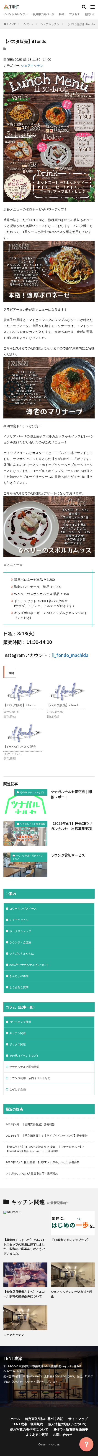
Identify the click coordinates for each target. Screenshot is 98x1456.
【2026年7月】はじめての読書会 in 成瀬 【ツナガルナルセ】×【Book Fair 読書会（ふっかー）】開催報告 (45, 1149)
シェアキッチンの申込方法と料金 (71, 1294)
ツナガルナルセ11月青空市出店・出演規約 (32, 1173)
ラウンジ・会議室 (20, 942)
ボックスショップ (20, 931)
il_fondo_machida (70, 655)
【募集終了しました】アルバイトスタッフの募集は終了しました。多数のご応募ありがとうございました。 (24, 1246)
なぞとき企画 (17, 1089)
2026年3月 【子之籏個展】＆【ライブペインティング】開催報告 (47, 1135)
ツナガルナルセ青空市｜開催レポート (71, 794)
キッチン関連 (17, 1033)
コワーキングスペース (23, 908)
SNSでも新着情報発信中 (70, 1429)
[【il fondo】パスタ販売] (22, 733)
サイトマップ (78, 1419)
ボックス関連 (17, 1044)
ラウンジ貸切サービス (68, 855)
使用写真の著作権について (29, 1429)
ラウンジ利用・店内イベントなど (28, 857)
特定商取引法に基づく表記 (44, 1419)
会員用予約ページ (43, 14)
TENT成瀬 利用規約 (27, 1424)
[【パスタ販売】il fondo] (22, 692)
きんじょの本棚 (18, 976)
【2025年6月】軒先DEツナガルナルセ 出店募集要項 (72, 826)
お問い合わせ (62, 1435)
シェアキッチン (49, 24)
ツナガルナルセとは (21, 953)
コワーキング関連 (20, 1022)
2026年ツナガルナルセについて (29, 964)
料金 (61, 14)
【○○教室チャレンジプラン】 (70, 1240)
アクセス (74, 14)
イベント (28, 24)
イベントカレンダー (15, 14)
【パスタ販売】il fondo (80, 24)
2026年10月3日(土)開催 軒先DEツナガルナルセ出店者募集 (43, 1162)
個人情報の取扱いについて (67, 1424)
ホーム (15, 1419)
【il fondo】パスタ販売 (19, 747)
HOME (11, 24)
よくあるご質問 (18, 987)
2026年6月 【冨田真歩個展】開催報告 (30, 1124)
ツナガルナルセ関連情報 (32, 823)
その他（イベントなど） (32, 792)
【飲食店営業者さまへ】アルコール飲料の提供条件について (24, 1294)
